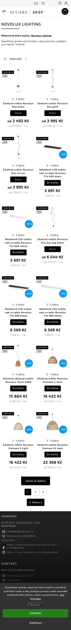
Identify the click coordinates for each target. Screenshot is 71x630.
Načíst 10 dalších (36, 480)
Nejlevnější (16, 59)
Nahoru (37, 502)
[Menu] (4, 10)
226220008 (14, 580)
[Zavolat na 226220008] (43, 3)
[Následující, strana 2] (35, 492)
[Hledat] (59, 3)
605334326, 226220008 (21, 535)
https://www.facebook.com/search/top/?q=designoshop (32, 546)
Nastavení (35, 604)
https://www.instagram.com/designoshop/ (33, 552)
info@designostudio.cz (20, 531)
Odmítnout (35, 623)
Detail (18, 113)
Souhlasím (35, 613)
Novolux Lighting (41, 35)
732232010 (7, 540)
